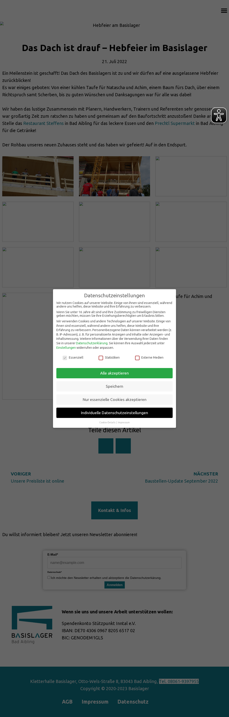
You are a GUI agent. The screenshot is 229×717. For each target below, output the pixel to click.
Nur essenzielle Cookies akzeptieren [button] (114, 399)
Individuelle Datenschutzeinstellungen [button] (114, 413)
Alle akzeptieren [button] (114, 373)
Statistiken (112, 357)
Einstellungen (66, 347)
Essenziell (76, 357)
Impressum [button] (124, 422)
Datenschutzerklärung (92, 343)
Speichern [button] (114, 386)
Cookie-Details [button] (107, 422)
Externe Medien (152, 357)
